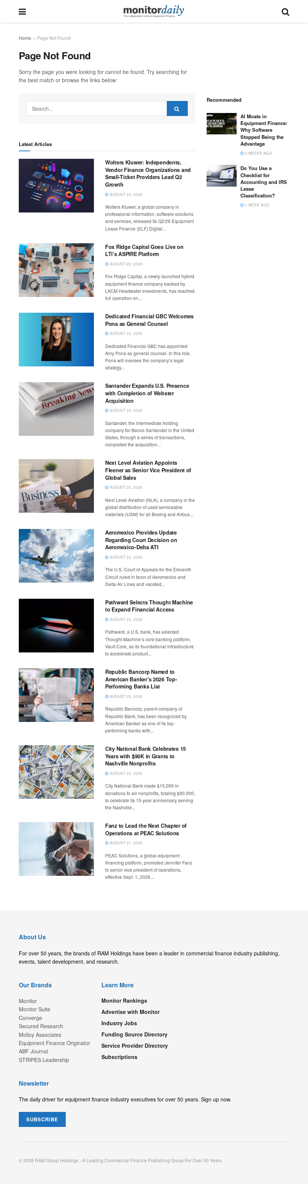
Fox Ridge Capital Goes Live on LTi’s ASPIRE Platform (144, 250)
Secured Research (41, 1026)
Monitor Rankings (124, 1000)
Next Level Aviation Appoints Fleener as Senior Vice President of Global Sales (148, 470)
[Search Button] (285, 11)
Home (25, 38)
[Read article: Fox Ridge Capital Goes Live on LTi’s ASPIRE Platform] (56, 270)
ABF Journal (33, 1051)
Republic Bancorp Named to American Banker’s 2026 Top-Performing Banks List (141, 679)
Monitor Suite (34, 1009)
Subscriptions (119, 1056)
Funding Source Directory (134, 1034)
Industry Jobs (119, 1023)
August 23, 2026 (125, 194)
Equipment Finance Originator (54, 1043)
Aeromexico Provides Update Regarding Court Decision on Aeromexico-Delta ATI (141, 540)
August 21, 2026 (125, 842)
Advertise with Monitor (130, 1011)
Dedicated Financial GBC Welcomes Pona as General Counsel (149, 319)
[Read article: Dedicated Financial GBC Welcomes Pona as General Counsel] (56, 339)
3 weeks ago (258, 153)
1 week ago (256, 205)
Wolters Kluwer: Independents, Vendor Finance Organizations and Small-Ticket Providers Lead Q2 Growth (148, 173)
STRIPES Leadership (44, 1059)
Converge (30, 1017)
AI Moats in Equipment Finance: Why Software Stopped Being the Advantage (263, 130)
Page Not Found (54, 38)
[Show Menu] (22, 11)
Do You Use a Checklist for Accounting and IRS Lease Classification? (263, 181)
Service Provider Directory (134, 1045)
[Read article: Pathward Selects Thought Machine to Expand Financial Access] (56, 625)
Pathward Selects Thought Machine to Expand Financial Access (149, 605)
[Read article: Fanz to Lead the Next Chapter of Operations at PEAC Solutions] (56, 849)
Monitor (28, 1001)
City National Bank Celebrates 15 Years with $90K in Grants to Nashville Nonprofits (145, 756)
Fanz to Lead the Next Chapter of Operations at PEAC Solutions (146, 829)
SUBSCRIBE (42, 1119)
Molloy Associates (40, 1034)
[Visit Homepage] (154, 11)
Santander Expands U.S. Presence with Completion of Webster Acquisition (147, 393)
